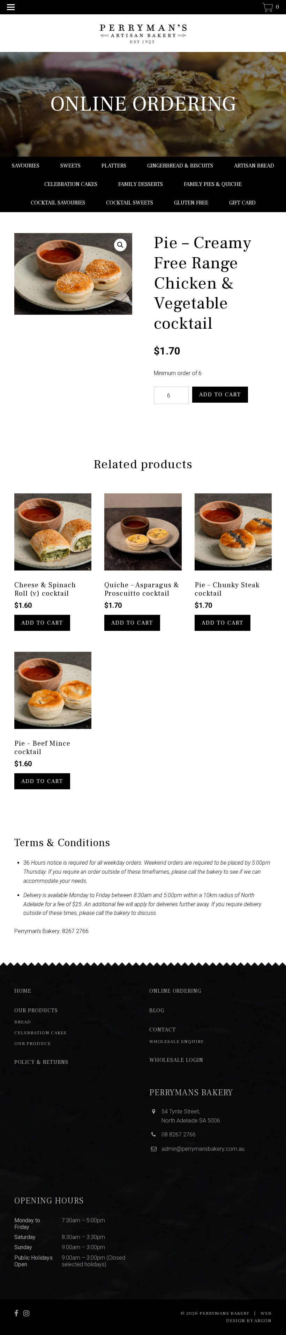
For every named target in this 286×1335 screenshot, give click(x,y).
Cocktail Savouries (58, 202)
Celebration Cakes (70, 184)
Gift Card (242, 202)
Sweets (70, 165)
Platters (113, 165)
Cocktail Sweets (129, 202)
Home (22, 990)
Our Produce (32, 1043)
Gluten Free (191, 202)
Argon (263, 1320)
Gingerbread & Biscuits (180, 165)
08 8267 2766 (178, 1134)
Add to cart (220, 394)
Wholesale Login (176, 1060)
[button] (120, 245)
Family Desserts (140, 184)
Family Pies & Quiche (213, 184)
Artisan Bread (254, 165)
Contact (162, 1029)
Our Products (36, 1010)
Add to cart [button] (42, 622)
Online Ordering (175, 990)
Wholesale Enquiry (176, 1041)
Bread (22, 1022)
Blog (156, 1010)
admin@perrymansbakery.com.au (202, 1149)
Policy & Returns (41, 1062)
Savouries (25, 165)
